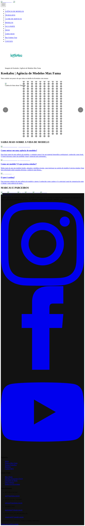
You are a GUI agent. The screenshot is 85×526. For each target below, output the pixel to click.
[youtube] (42, 453)
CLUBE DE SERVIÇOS (13, 19)
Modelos (8, 467)
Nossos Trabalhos (11, 465)
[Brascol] (43, 192)
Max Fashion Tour (11, 37)
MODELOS (9, 23)
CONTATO (9, 41)
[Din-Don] (36, 192)
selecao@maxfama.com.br (13, 503)
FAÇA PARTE (10, 26)
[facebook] (42, 369)
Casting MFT (9, 469)
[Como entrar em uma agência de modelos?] (15, 146)
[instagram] (42, 285)
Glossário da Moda (11, 480)
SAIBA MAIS (10, 34)
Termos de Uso (6, 524)
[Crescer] (4, 192)
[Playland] (21, 192)
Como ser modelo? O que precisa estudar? (19, 164)
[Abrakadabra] (12, 192)
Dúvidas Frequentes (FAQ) (14, 479)
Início (7, 461)
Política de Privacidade (12, 484)
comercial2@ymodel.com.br (14, 517)
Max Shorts (9, 477)
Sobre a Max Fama (11, 463)
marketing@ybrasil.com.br (13, 510)
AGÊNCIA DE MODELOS (14, 11)
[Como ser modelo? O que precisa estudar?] (15, 160)
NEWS (7, 30)
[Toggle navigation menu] (3, 5)
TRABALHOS (10, 15)
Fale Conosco (9, 482)
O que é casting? (8, 177)
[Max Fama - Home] (7, 2)
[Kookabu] (29, 192)
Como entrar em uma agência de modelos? (19, 150)
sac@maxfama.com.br (12, 496)
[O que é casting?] (7, 173)
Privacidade (14, 524)
